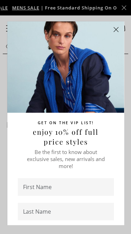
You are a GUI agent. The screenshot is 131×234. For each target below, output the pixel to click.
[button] (116, 29)
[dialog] (65, 117)
